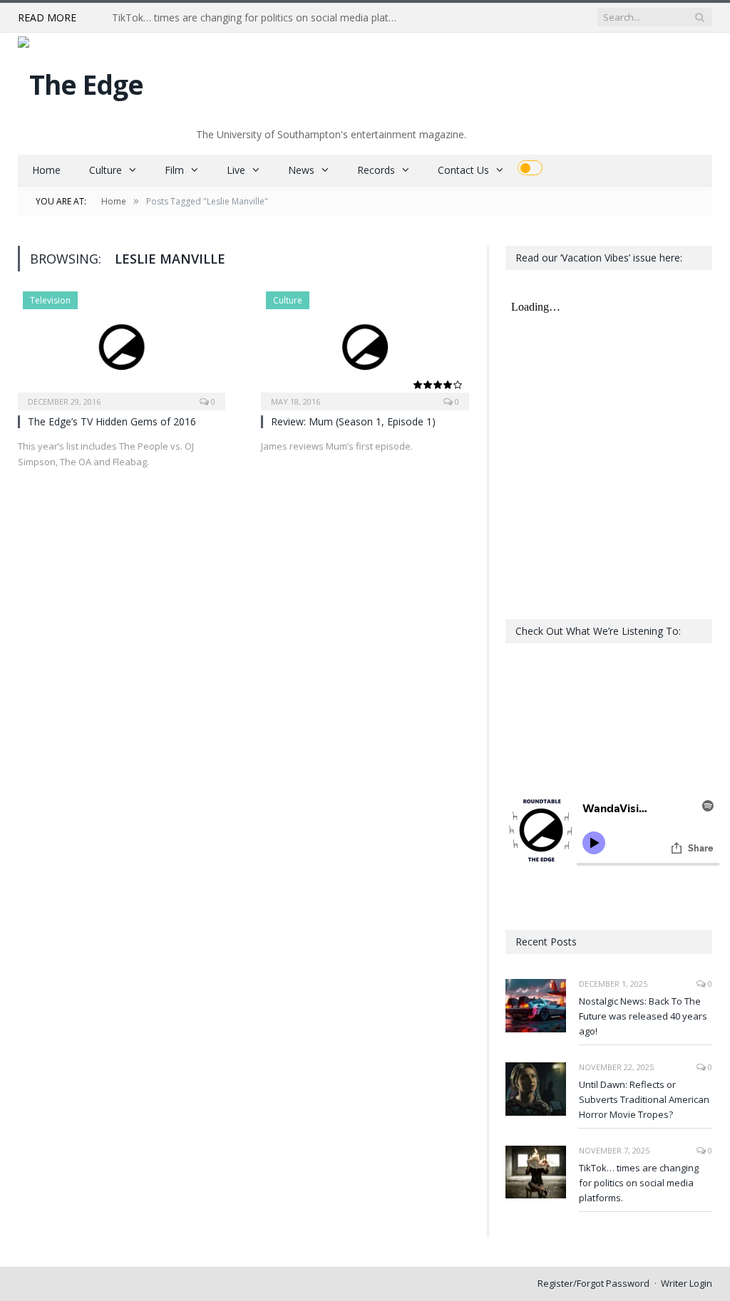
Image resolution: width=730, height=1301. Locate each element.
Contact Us (463, 170)
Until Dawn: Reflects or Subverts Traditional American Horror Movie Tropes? (644, 1099)
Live (236, 170)
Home (46, 170)
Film (174, 170)
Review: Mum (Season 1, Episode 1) (353, 421)
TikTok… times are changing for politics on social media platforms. (258, 17)
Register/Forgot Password (593, 1283)
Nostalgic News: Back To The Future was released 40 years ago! (643, 1016)
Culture (105, 170)
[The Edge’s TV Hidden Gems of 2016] (121, 346)
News (301, 170)
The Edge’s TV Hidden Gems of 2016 (112, 421)
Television (50, 300)
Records (376, 170)
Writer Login (686, 1283)
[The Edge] (80, 81)
